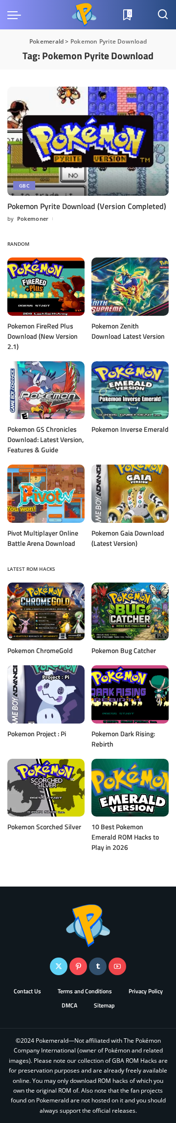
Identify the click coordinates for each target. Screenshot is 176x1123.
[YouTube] (117, 966)
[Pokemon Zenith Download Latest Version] (130, 286)
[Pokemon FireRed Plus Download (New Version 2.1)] (46, 286)
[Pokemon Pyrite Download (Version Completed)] (88, 141)
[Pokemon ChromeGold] (46, 612)
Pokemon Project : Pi (36, 733)
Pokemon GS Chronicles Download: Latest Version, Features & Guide (45, 439)
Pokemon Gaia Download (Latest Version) (127, 538)
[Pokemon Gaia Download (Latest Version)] (130, 494)
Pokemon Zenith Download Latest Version (128, 331)
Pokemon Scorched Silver (44, 826)
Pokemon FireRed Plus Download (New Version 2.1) (42, 336)
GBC (24, 185)
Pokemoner (33, 218)
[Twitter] (58, 966)
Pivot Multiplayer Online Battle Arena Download (42, 538)
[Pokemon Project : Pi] (46, 694)
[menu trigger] (16, 14)
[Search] (163, 14)
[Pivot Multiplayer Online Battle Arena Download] (46, 494)
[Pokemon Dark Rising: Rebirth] (130, 694)
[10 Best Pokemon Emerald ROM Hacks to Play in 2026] (130, 788)
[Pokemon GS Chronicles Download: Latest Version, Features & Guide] (46, 390)
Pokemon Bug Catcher (123, 650)
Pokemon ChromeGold (40, 650)
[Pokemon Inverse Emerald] (130, 390)
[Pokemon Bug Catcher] (130, 612)
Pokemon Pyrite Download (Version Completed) (86, 206)
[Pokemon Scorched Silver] (46, 788)
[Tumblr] (98, 966)
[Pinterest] (78, 966)
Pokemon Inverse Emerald (130, 429)
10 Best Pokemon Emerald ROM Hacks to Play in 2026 (125, 836)
